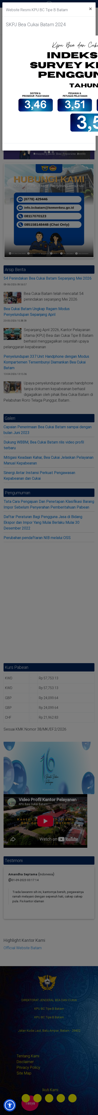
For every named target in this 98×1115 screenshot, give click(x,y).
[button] (10, 1105)
